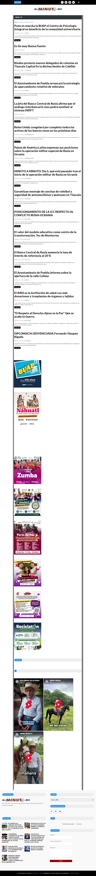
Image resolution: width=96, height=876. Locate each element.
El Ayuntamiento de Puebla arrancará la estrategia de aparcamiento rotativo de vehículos (47, 85)
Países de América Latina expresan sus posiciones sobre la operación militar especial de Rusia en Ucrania (46, 151)
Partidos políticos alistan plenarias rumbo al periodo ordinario (38, 826)
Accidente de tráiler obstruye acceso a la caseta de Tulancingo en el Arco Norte (12, 827)
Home (16, 22)
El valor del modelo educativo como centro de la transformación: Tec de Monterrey (45, 233)
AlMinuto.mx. (37, 873)
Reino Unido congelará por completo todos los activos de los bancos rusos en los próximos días (45, 128)
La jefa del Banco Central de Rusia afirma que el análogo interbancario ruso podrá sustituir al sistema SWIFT (44, 107)
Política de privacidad (68, 824)
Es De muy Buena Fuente (30, 46)
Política (27, 239)
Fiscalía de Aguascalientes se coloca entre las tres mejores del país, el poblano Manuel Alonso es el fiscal (34, 838)
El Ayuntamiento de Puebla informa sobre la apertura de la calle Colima (42, 274)
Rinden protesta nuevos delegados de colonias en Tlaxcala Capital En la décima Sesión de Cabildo (46, 64)
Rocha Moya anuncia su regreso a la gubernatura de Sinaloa (15, 849)
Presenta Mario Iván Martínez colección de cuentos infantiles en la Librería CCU (12, 859)
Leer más (17, 40)
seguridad (28, 178)
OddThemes (74, 873)
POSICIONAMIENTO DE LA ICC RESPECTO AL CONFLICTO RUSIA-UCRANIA (44, 213)
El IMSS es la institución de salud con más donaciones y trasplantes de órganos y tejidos (44, 294)
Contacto (79, 824)
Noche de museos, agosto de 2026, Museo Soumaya (37, 848)
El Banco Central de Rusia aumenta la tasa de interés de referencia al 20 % (43, 254)
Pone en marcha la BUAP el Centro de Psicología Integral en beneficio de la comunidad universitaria (47, 27)
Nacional (28, 219)
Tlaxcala (28, 70)
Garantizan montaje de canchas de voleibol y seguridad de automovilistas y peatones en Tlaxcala (47, 193)
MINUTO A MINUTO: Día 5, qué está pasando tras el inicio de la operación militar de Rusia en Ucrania (47, 172)
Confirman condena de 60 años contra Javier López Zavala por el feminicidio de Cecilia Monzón (12, 838)
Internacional (29, 134)
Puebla (27, 33)
